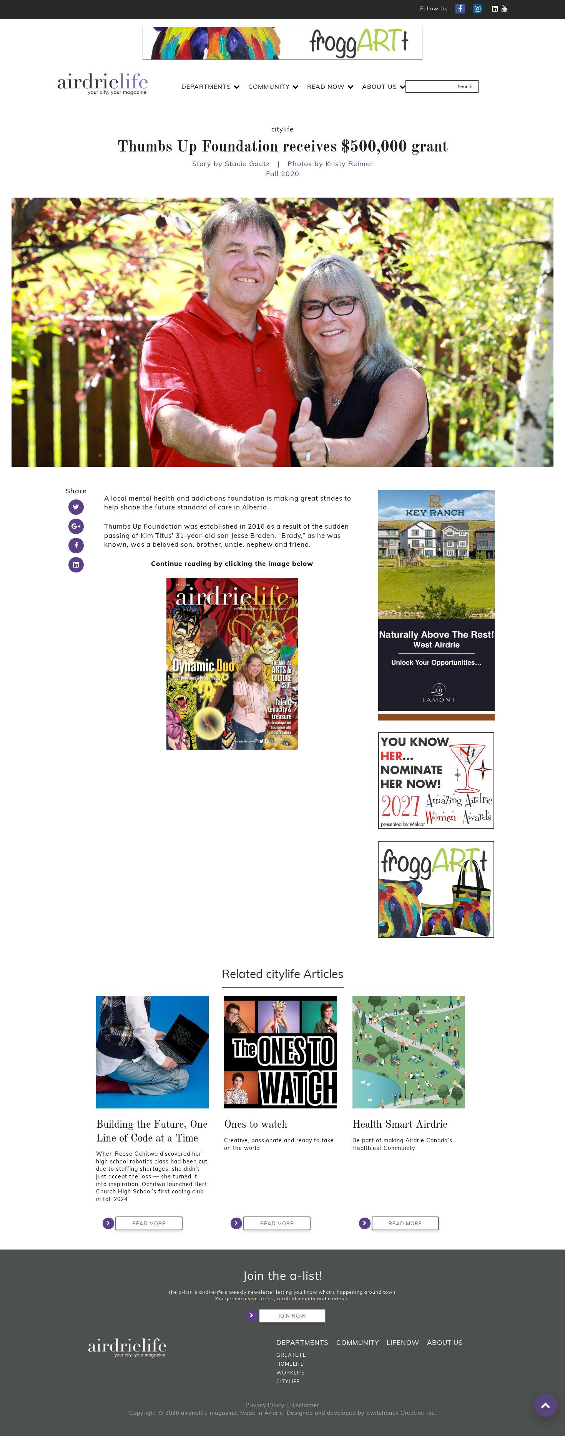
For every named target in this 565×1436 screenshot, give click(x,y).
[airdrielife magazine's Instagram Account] (477, 8)
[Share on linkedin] (76, 564)
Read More (149, 1223)
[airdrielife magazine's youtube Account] (504, 8)
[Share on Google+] (76, 526)
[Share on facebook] (76, 545)
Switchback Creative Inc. (401, 1412)
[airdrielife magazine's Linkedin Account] (495, 8)
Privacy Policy (265, 1405)
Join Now (292, 1316)
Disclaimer (304, 1405)
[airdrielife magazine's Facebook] (460, 8)
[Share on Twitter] (76, 507)
